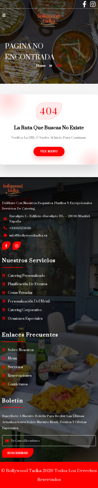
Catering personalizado (26, 275)
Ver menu (49, 151)
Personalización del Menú (29, 301)
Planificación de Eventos (27, 284)
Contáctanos (18, 384)
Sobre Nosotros (21, 350)
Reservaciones (20, 375)
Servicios (15, 367)
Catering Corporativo (25, 310)
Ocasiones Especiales (25, 318)
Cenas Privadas (20, 292)
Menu (12, 358)
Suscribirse (17, 453)
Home (41, 65)
